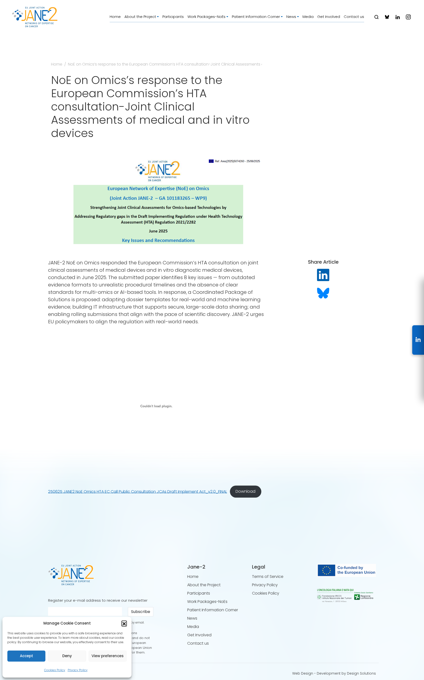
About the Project (140, 16)
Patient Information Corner (256, 16)
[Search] (376, 17)
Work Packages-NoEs (206, 16)
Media (308, 16)
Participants (173, 16)
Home (115, 16)
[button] (124, 623)
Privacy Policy (78, 670)
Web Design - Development (316, 673)
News (291, 16)
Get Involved (328, 16)
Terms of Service (267, 576)
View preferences (108, 655)
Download (245, 491)
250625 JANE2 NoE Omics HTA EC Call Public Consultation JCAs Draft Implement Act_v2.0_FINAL (137, 491)
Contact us (354, 16)
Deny (67, 655)
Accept (26, 655)
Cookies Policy (54, 670)
